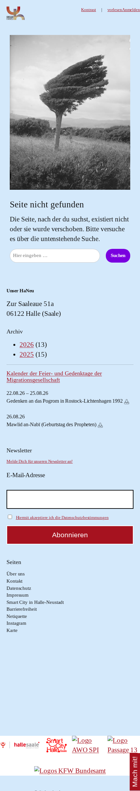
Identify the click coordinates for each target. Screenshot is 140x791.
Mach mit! (134, 772)
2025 (27, 354)
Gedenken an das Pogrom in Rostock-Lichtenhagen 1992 (65, 401)
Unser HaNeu (20, 290)
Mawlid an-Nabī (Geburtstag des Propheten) (51, 424)
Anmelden (131, 10)
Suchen (118, 255)
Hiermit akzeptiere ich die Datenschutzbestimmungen (62, 517)
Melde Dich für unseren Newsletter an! (40, 461)
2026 (27, 344)
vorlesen (114, 10)
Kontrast (88, 10)
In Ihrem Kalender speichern (126, 401)
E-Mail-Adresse (26, 475)
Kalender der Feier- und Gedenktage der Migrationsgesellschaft (54, 376)
